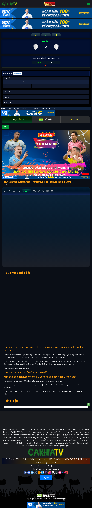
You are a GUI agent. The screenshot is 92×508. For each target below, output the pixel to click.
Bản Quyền (55, 459)
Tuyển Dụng (41, 462)
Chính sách (28, 459)
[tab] (17, 119)
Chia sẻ (77, 119)
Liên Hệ (41, 459)
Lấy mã (46, 478)
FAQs (54, 462)
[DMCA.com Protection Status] (46, 496)
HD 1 (6, 127)
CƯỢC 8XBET (49, 3)
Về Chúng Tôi (12, 459)
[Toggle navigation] (88, 4)
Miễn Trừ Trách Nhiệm (75, 459)
